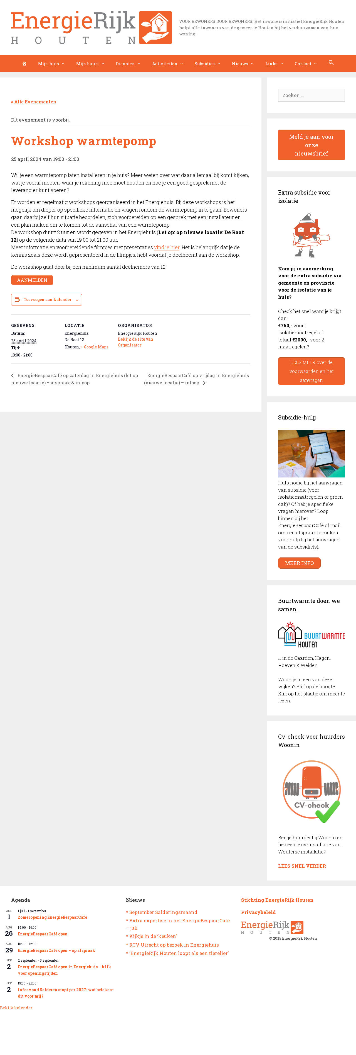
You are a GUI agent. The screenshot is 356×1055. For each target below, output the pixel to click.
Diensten (125, 63)
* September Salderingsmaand (161, 912)
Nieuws (240, 63)
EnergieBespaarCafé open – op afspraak (56, 950)
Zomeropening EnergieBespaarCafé (52, 917)
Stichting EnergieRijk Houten (277, 900)
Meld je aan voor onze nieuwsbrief (311, 145)
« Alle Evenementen (33, 102)
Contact (303, 63)
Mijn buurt (87, 63)
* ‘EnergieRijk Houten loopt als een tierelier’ (177, 953)
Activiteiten (164, 63)
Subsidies (205, 63)
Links (271, 63)
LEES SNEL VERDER (302, 866)
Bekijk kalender (16, 1007)
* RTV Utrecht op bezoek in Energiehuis (172, 945)
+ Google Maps (94, 347)
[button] (331, 63)
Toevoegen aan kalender (47, 299)
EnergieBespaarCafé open (43, 934)
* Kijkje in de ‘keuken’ (151, 936)
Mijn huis (48, 63)
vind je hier (166, 247)
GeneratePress (201, 1046)
